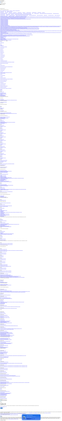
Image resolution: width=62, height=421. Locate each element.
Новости (13, 413)
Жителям (19, 413)
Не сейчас (33, 418)
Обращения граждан (16, 413)
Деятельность (10, 413)
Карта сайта (24, 413)
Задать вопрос (29, 418)
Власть (1, 413)
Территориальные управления (5, 413)
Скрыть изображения (3, 3)
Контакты (22, 413)
